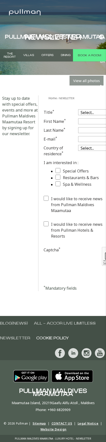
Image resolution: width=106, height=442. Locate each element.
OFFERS (47, 55)
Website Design (53, 429)
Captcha (52, 250)
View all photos (86, 80)
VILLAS (28, 55)
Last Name (54, 130)
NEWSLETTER (15, 338)
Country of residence (53, 151)
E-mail (50, 139)
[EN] (100, 37)
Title (49, 112)
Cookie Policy (52, 338)
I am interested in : (61, 162)
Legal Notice (88, 423)
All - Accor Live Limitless (65, 323)
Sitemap (39, 423)
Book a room (89, 55)
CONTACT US (62, 423)
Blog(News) (14, 323)
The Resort (10, 55)
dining (66, 55)
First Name (55, 121)
